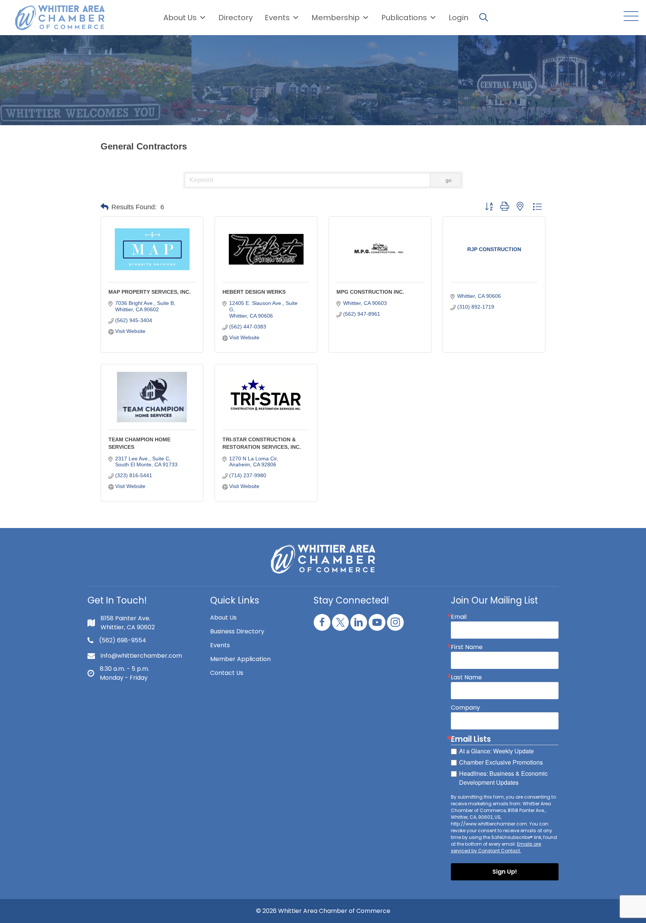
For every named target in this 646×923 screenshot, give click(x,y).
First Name (467, 647)
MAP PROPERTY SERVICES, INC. (149, 292)
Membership (335, 17)
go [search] (449, 180)
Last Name (466, 677)
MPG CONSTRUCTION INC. (370, 292)
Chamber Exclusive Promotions (501, 762)
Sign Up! (504, 871)
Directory (235, 17)
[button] (629, 16)
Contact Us (226, 673)
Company (465, 708)
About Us (180, 17)
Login (458, 17)
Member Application (240, 659)
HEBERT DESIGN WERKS (254, 292)
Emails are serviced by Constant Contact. (496, 847)
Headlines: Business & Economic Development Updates (503, 778)
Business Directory (237, 631)
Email (459, 617)
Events (220, 645)
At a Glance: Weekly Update (496, 751)
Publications (404, 17)
